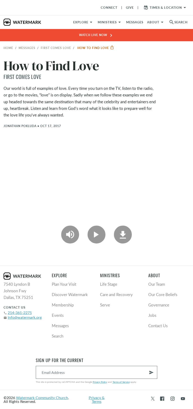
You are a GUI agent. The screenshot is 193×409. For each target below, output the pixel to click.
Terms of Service (121, 382)
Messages (27, 48)
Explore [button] (80, 22)
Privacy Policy (100, 382)
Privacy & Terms (97, 399)
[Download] (123, 234)
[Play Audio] (70, 234)
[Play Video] (96, 234)
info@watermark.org (25, 317)
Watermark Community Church (42, 397)
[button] (110, 22)
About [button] (153, 22)
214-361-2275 (20, 312)
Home (8, 48)
